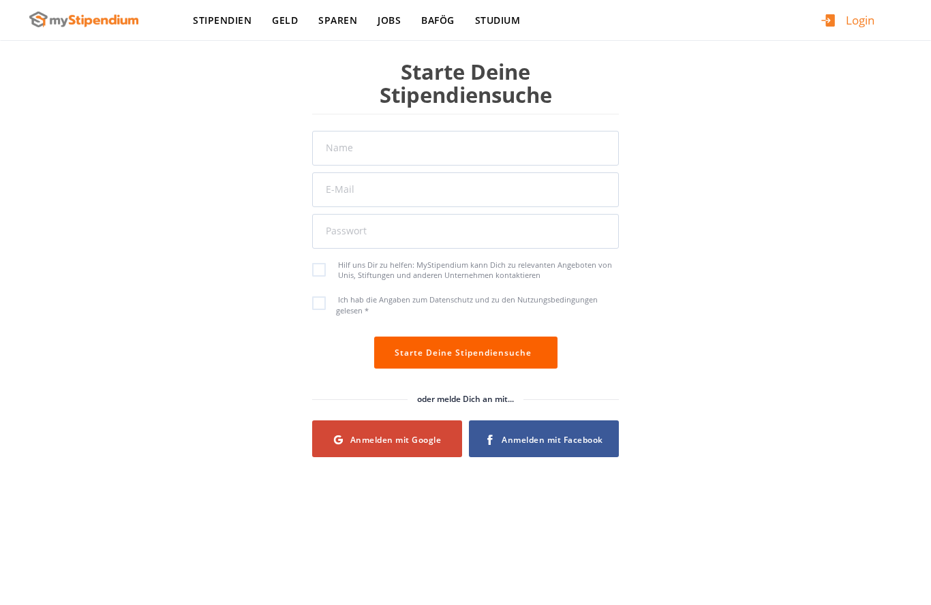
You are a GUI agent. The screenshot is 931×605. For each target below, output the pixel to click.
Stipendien (222, 20)
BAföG (438, 20)
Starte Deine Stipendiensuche (466, 352)
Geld (285, 20)
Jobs (389, 20)
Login (860, 20)
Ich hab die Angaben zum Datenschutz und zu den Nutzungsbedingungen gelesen (467, 304)
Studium (498, 20)
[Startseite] (89, 19)
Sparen (337, 20)
